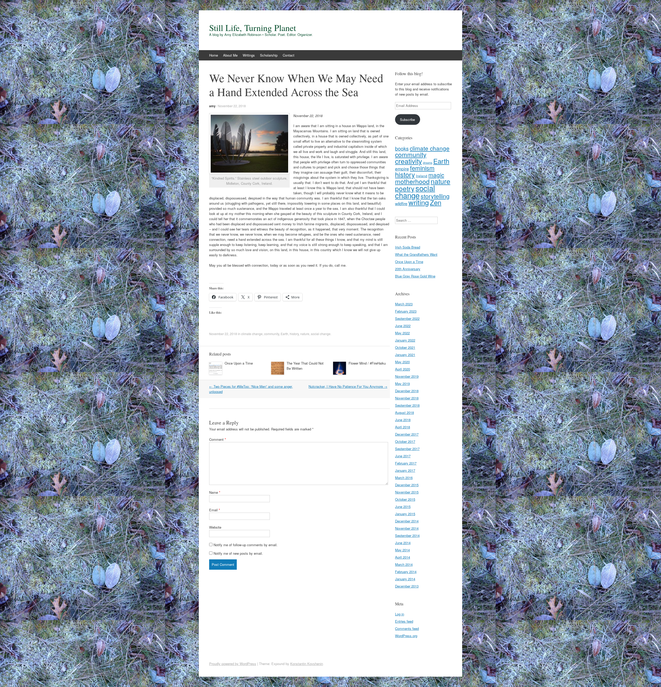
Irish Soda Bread (407, 247)
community (271, 333)
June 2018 (403, 419)
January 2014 (405, 578)
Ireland (421, 175)
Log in (399, 614)
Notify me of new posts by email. (238, 553)
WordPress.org (406, 635)
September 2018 (407, 405)
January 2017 (405, 470)
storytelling (435, 195)
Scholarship (269, 55)
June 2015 (403, 506)
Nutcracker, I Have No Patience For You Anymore (348, 386)
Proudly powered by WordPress (232, 663)
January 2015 (405, 513)
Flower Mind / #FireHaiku (367, 363)
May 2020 (402, 361)
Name (214, 492)
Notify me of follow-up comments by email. (246, 544)
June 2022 (403, 325)
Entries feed (404, 621)
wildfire (401, 203)
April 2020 (402, 369)
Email (214, 509)
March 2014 (404, 564)
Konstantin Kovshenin (306, 663)
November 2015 (407, 492)
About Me (230, 55)
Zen (435, 202)
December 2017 (407, 434)
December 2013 (407, 586)
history (294, 333)
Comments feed (407, 628)
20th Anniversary (407, 268)
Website (215, 527)
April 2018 (402, 426)
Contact (288, 55)
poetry (404, 188)
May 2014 (402, 549)
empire (402, 168)
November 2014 (407, 528)
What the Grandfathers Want (416, 254)
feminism (422, 168)
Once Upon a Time (239, 363)
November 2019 (407, 376)
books (402, 148)
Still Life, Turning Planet (252, 27)
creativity (408, 161)
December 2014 (407, 521)
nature (304, 333)
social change (320, 333)
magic (436, 175)
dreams (427, 163)
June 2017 (403, 455)
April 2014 (402, 557)
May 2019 (402, 383)
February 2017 (405, 463)
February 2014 (405, 571)
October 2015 (405, 499)
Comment (217, 439)
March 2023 (404, 304)
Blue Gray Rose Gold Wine (415, 276)
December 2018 (407, 390)
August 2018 (404, 412)
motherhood (412, 181)
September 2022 (407, 318)
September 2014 (407, 535)
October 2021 (405, 347)
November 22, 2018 (232, 106)
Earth (284, 333)
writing (418, 202)
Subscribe (407, 119)
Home (213, 55)
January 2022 (405, 340)
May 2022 (402, 332)
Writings (249, 55)
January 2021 (405, 354)
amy (212, 106)
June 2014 (403, 542)
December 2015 (407, 484)
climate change (252, 333)
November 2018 (407, 398)
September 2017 (407, 448)
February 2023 (405, 311)
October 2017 (405, 441)
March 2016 (404, 477)
